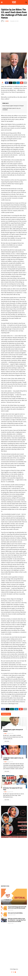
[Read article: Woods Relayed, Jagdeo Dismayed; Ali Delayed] (14, 723)
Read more (8, 741)
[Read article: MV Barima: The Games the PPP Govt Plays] (14, 781)
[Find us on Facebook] (11, 972)
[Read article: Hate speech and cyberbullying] (4, 914)
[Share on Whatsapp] (14, 83)
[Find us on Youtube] (15, 972)
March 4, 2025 (11, 923)
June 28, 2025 (11, 910)
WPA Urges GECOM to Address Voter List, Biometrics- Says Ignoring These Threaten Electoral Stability (17, 920)
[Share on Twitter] (10, 83)
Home (2, 6)
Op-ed (5, 6)
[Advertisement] (14, 37)
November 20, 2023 (14, 21)
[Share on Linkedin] (18, 83)
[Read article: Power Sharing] (14, 898)
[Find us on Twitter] (13, 972)
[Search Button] (26, 2)
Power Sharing (6, 901)
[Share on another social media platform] (25, 83)
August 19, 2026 (10, 761)
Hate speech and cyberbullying (15, 913)
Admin (7, 21)
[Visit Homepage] (14, 2)
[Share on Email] (21, 83)
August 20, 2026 (10, 733)
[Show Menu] (1, 2)
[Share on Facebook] (6, 83)
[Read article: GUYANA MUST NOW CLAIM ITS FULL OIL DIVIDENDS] (14, 751)
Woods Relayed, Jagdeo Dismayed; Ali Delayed (13, 105)
